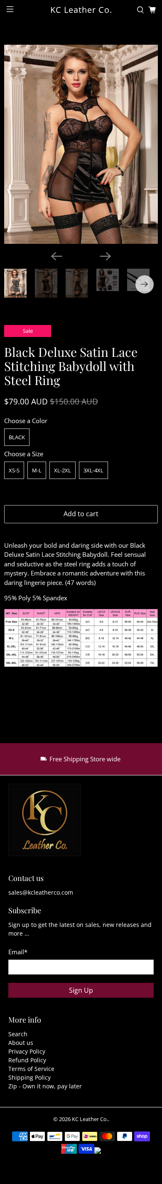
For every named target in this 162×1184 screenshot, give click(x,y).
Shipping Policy (29, 1077)
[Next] (105, 256)
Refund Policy (27, 1060)
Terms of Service (31, 1069)
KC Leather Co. (90, 1119)
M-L (37, 470)
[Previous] (56, 256)
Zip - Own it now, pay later (45, 1086)
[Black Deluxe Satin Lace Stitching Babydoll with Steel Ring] (81, 144)
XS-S (14, 470)
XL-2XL (62, 470)
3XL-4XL (93, 470)
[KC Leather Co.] (44, 824)
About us (20, 1043)
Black (17, 437)
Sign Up (81, 990)
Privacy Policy (26, 1051)
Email (17, 952)
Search (17, 1034)
